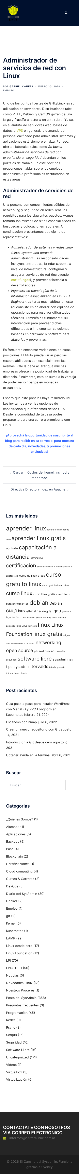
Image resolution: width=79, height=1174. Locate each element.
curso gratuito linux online (55, 585)
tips (71, 659)
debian (39, 602)
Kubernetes (14, 931)
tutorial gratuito (57, 667)
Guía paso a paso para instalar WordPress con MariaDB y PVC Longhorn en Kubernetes (38, 709)
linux (44, 624)
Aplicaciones (16, 834)
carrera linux (37, 558)
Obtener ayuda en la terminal (28, 755)
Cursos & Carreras (20, 879)
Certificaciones (17, 864)
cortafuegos (20, 280)
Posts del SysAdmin (21, 998)
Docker (11, 901)
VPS (20, 130)
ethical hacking (37, 611)
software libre (35, 658)
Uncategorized (17, 1057)
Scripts (11, 1035)
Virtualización (16, 1079)
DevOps (12, 886)
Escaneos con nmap (21, 722)
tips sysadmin (18, 666)
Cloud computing (19, 871)
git (8, 916)
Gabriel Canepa (21, 86)
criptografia (12, 576)
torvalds (40, 666)
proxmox (50, 651)
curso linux (19, 593)
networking (48, 642)
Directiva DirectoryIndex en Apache (38, 489)
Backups (12, 841)
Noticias (12, 975)
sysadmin (60, 659)
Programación (17, 1013)
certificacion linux (46, 566)
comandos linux (64, 566)
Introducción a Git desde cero (29, 742)
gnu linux (66, 611)
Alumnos (12, 827)
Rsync (10, 1027)
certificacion (21, 565)
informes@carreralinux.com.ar (32, 1138)
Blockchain (14, 856)
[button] (66, 13)
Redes (10, 1020)
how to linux (14, 617)
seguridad (11, 659)
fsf (50, 611)
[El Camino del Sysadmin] (13, 13)
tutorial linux (12, 673)
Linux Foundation (19, 953)
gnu (57, 610)
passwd (39, 651)
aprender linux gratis (39, 538)
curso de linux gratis (32, 575)
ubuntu (23, 673)
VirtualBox (14, 1072)
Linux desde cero (19, 946)
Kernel (10, 923)
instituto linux (50, 617)
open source (19, 650)
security (61, 651)
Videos (11, 1065)
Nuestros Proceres (20, 990)
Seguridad (14, 1042)
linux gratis (47, 633)
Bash (9, 849)
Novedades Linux (19, 983)
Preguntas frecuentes (22, 1005)
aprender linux (26, 528)
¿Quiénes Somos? (19, 819)
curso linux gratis (44, 594)
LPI (8, 960)
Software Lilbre (18, 1050)
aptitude (12, 548)
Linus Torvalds (29, 626)
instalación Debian (32, 617)
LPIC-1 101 (14, 968)
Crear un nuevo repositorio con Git (33, 729)
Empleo (8, 90)
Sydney (47, 1167)
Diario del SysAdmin (21, 894)
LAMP (10, 938)
